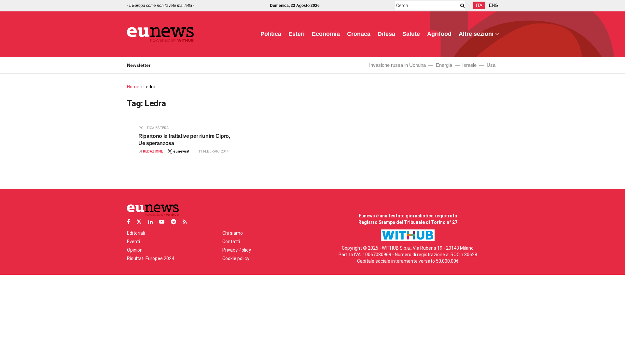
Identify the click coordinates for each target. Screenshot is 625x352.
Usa (491, 65)
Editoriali (136, 233)
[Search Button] (461, 5)
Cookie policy (235, 258)
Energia (444, 65)
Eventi (133, 241)
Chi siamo (232, 233)
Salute (411, 34)
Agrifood (439, 34)
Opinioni (135, 250)
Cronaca (358, 34)
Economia (326, 34)
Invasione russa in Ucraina (397, 65)
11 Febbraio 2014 (213, 151)
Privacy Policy (236, 250)
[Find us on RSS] (185, 221)
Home (133, 86)
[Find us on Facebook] (128, 221)
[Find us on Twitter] (139, 221)
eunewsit (181, 151)
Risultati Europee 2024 (150, 258)
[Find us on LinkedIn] (150, 221)
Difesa (386, 34)
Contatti (231, 241)
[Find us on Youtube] (161, 221)
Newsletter (138, 65)
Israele (469, 65)
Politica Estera (153, 128)
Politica (270, 34)
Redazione (153, 151)
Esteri (296, 34)
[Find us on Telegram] (173, 221)
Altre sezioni (476, 34)
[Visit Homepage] (160, 34)
